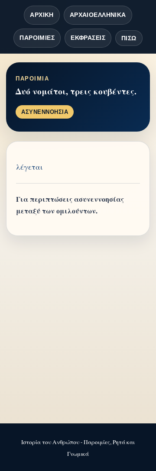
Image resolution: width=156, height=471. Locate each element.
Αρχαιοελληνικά (98, 14)
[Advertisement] (78, 330)
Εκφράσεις (88, 37)
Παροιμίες (37, 37)
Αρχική (42, 14)
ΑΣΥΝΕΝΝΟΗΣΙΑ (44, 112)
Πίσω (128, 38)
